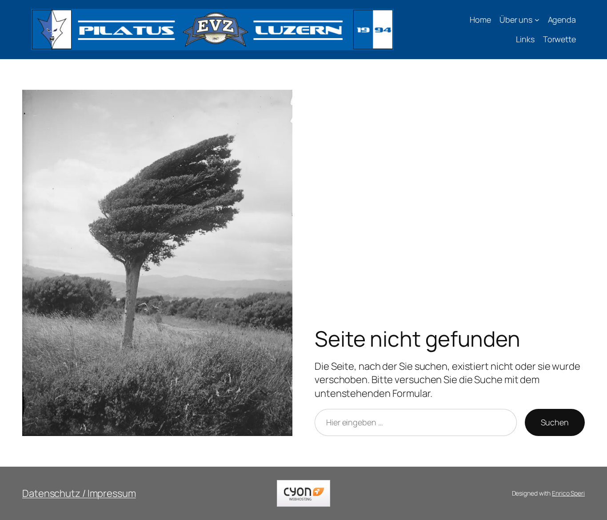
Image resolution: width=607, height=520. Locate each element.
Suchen (555, 422)
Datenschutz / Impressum (79, 493)
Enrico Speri (568, 493)
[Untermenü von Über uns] (537, 19)
